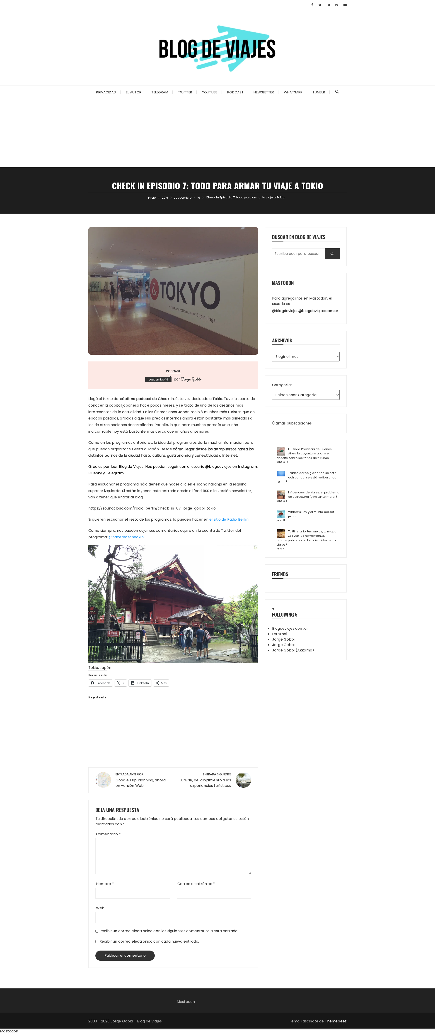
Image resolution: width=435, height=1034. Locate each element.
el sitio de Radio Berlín (229, 519)
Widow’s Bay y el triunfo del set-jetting (312, 514)
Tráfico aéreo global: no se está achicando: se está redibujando (312, 475)
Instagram (247, 466)
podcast (173, 371)
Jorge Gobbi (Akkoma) (293, 650)
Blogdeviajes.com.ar (290, 628)
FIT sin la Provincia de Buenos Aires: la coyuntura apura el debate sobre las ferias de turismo (304, 453)
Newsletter (264, 92)
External (279, 633)
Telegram (159, 92)
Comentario (108, 834)
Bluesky (95, 473)
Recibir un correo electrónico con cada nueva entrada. (149, 941)
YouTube (209, 92)
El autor (133, 92)
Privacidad (106, 92)
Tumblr (318, 92)
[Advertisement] (217, 133)
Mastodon (186, 1001)
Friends (280, 574)
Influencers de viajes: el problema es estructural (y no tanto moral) (313, 494)
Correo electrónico (196, 883)
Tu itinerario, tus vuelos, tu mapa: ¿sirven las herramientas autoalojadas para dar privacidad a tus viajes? (307, 538)
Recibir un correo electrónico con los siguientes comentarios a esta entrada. (168, 931)
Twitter (185, 92)
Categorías (282, 385)
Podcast (235, 92)
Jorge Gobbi (191, 379)
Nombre (105, 883)
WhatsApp (293, 92)
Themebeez (336, 1021)
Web (100, 908)
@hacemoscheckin (126, 537)
